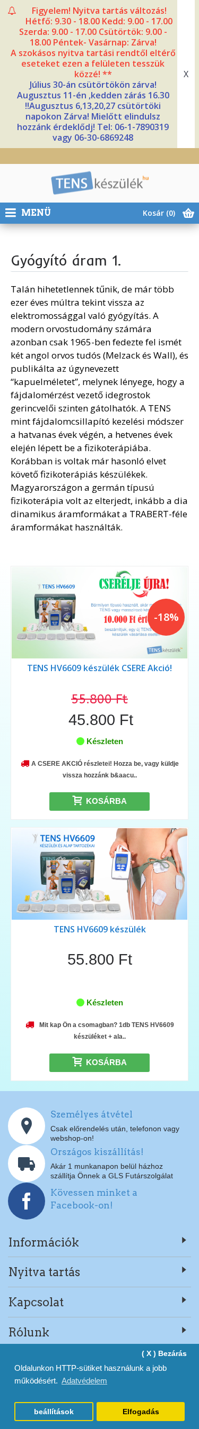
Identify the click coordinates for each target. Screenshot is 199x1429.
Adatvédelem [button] (84, 1380)
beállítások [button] (54, 1412)
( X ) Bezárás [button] (164, 1354)
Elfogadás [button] (141, 1412)
